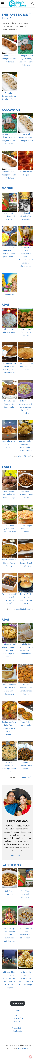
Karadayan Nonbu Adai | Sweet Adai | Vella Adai (9, 58)
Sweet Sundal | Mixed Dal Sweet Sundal (26, 494)
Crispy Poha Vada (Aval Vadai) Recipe (26, 332)
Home (17, 1015)
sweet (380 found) (23, 609)
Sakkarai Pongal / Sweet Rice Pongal (26, 528)
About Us (17, 1021)
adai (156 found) (24, 456)
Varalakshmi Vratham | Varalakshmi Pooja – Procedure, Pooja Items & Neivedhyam (26, 256)
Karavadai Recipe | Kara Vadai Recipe (9, 444)
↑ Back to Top (17, 1003)
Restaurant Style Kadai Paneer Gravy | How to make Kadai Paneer (9, 728)
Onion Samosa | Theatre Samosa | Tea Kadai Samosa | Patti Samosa (9, 650)
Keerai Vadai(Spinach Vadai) (26, 765)
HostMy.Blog (23, 1048)
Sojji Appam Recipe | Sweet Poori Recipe (26, 563)
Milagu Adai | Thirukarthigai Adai (9, 332)
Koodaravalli (9, 294)
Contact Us (17, 1031)
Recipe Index (17, 1018)
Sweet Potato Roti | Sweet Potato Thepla (9, 563)
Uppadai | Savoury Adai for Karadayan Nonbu (9, 96)
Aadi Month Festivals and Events (9, 216)
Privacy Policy (17, 1028)
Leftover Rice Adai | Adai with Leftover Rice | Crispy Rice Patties (25, 407)
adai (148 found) (24, 777)
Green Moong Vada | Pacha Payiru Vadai (9, 404)
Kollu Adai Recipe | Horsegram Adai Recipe (25, 366)
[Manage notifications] (30, 1056)
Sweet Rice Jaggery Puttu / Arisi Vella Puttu (9, 528)
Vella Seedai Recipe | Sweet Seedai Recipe (9, 494)
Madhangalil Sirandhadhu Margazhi (25, 216)
